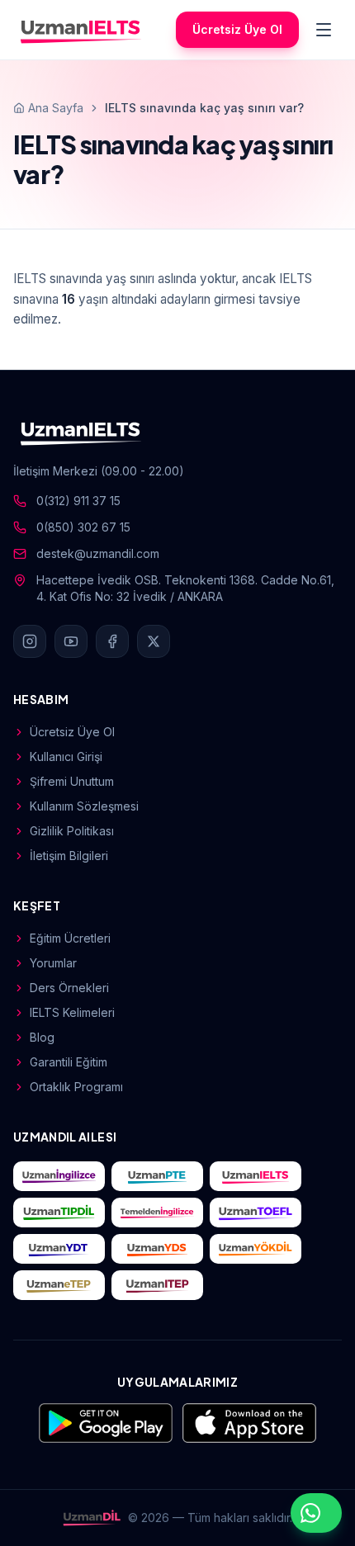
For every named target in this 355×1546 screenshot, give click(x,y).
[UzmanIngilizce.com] (59, 1176)
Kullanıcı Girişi (66, 756)
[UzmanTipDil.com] (59, 1212)
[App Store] (249, 1423)
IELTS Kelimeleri (72, 1012)
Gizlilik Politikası (72, 831)
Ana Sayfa (55, 108)
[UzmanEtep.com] (59, 1285)
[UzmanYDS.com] (157, 1249)
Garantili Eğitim (68, 1062)
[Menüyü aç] (323, 30)
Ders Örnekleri (69, 988)
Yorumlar (53, 963)
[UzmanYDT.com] (59, 1249)
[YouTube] (71, 641)
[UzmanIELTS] (81, 30)
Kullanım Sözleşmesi (84, 806)
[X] (153, 641)
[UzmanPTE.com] (157, 1176)
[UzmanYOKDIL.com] (255, 1249)
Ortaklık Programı (76, 1087)
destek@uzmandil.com (97, 553)
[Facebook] (112, 641)
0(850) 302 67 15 (83, 527)
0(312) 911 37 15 (78, 501)
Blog (42, 1037)
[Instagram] (29, 641)
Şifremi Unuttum (72, 781)
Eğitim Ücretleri (70, 938)
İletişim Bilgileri (69, 856)
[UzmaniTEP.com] (157, 1285)
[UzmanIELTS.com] (255, 1176)
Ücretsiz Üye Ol (237, 29)
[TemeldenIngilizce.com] (157, 1212)
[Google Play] (106, 1423)
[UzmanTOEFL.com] (255, 1212)
